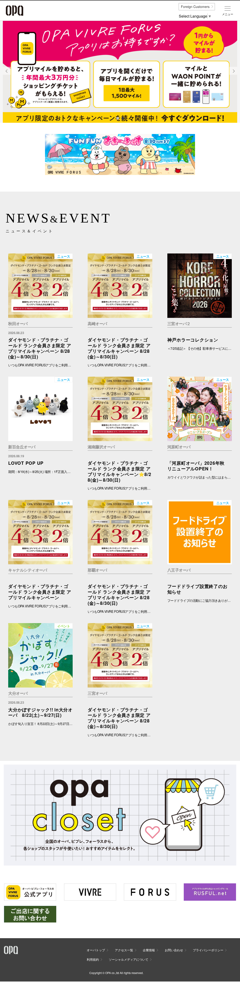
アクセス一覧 (124, 950)
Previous (7, 74)
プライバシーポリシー (208, 950)
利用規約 (93, 959)
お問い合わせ (174, 950)
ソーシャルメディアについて (128, 959)
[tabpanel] (120, 72)
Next (233, 74)
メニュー (227, 14)
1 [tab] (117, 118)
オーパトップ (96, 950)
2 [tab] (122, 118)
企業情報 (149, 950)
